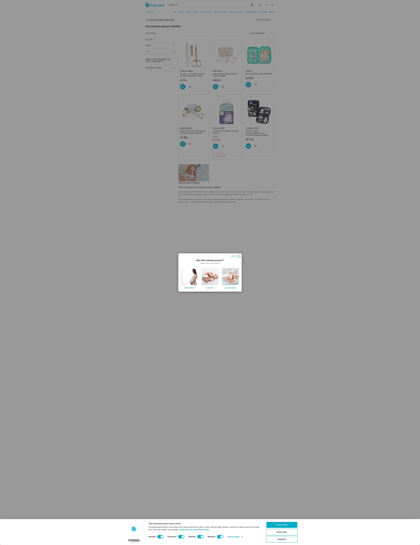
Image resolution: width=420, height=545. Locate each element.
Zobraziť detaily (233, 537)
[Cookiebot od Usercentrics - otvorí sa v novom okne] (134, 540)
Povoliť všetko (281, 525)
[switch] (181, 536)
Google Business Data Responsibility (194, 530)
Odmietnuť (282, 539)
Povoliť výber (282, 532)
